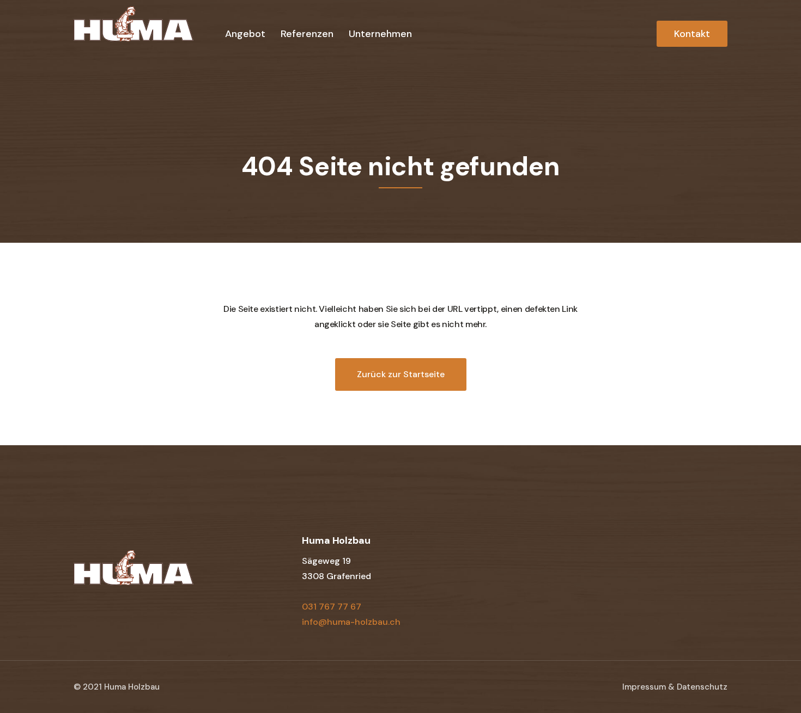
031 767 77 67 (331, 606)
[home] (133, 32)
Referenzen (307, 33)
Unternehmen (380, 33)
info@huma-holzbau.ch (351, 622)
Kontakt (692, 33)
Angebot (245, 33)
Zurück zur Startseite (401, 374)
